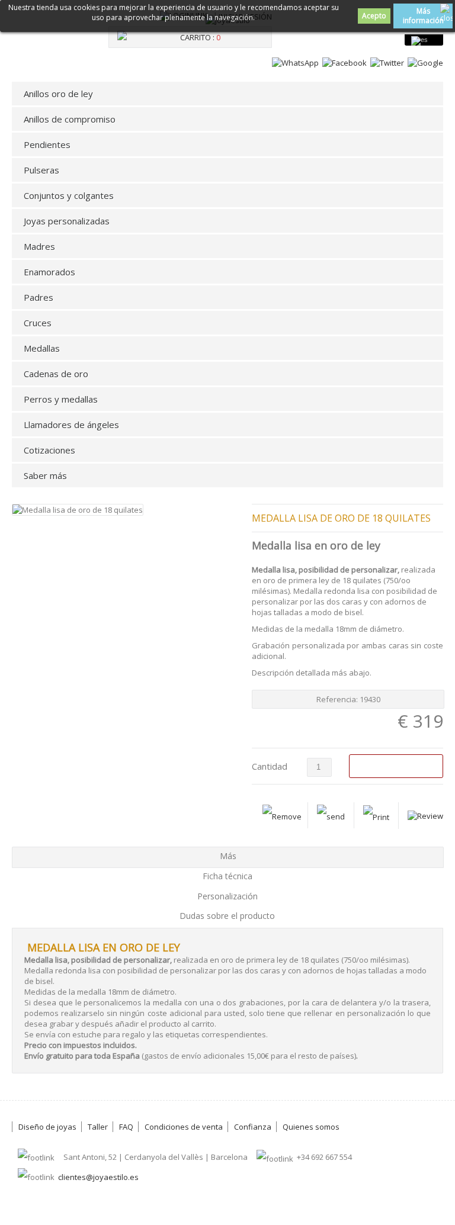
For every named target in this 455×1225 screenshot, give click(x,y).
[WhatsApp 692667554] (295, 62)
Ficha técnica (227, 876)
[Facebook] (344, 62)
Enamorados (49, 272)
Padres (38, 297)
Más (228, 855)
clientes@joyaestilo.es (98, 1177)
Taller (98, 1126)
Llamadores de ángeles (71, 424)
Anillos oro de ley (58, 93)
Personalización (227, 896)
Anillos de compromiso (70, 119)
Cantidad (269, 766)
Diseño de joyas (47, 1126)
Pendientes (47, 144)
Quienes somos (311, 1126)
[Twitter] (387, 62)
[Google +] (425, 62)
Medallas (42, 348)
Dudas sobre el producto (227, 915)
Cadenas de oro (56, 374)
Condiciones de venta (184, 1126)
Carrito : (200, 37)
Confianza (252, 1126)
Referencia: (338, 699)
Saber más (45, 475)
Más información (423, 15)
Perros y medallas (61, 399)
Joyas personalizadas (67, 221)
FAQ (126, 1126)
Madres (39, 246)
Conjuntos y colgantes (69, 195)
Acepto (374, 16)
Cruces (38, 323)
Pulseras (41, 170)
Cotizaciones (49, 450)
